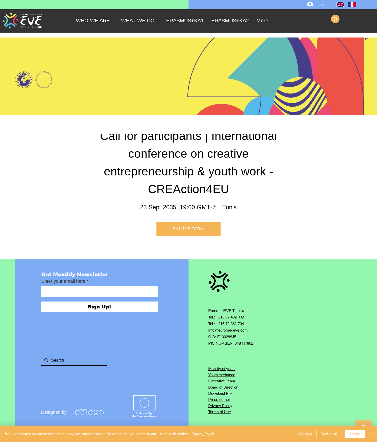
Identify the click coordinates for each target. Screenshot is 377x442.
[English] (338, 4)
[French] (350, 4)
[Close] (371, 434)
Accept (354, 433)
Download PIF (220, 393)
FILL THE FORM (188, 229)
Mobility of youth (221, 368)
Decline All (329, 433)
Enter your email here (63, 281)
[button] (335, 19)
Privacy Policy (203, 433)
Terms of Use (219, 412)
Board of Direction (223, 387)
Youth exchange (221, 375)
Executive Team (221, 381)
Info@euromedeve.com (228, 330)
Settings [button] (305, 433)
